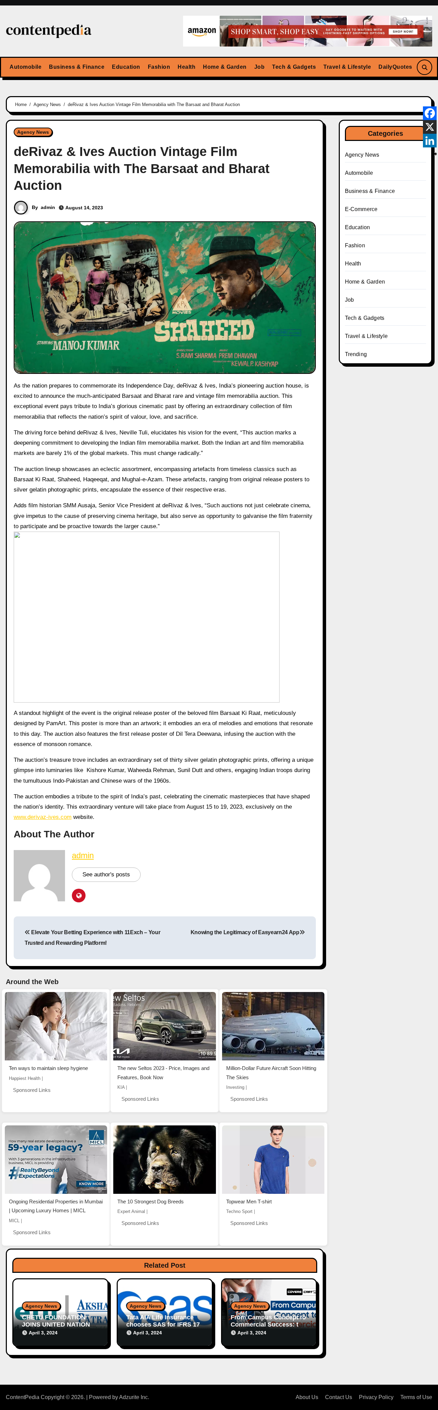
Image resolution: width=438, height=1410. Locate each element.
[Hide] (435, 154)
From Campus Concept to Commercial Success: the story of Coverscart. (268, 1324)
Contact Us (338, 1397)
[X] (430, 127)
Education (126, 67)
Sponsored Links (32, 1090)
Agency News (33, 132)
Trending (356, 354)
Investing (235, 1087)
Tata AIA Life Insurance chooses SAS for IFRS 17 (163, 1321)
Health (186, 67)
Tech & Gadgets (294, 67)
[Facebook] (430, 113)
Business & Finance (76, 67)
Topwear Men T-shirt (249, 1201)
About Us (307, 1397)
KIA (121, 1087)
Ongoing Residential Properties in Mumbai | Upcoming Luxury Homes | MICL (56, 1206)
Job (259, 67)
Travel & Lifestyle (347, 67)
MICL (14, 1220)
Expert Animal (131, 1211)
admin (48, 207)
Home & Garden (225, 67)
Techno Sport (239, 1211)
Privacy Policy (376, 1397)
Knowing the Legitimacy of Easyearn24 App (245, 932)
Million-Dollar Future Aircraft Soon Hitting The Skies (271, 1072)
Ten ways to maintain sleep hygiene (48, 1068)
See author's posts (106, 874)
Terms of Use (416, 1397)
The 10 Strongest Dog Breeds (150, 1201)
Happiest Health (24, 1078)
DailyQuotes (395, 67)
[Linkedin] (430, 140)
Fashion (159, 67)
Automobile (25, 67)
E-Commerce (361, 209)
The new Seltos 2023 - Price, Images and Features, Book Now (163, 1072)
